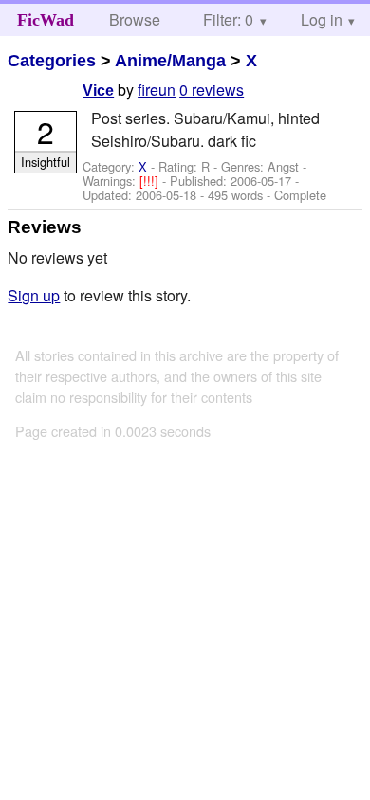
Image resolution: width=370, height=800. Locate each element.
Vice (98, 90)
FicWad (45, 19)
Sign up (34, 295)
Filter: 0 (228, 19)
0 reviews (211, 89)
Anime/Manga (170, 60)
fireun (157, 89)
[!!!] (150, 181)
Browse (134, 19)
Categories (52, 60)
